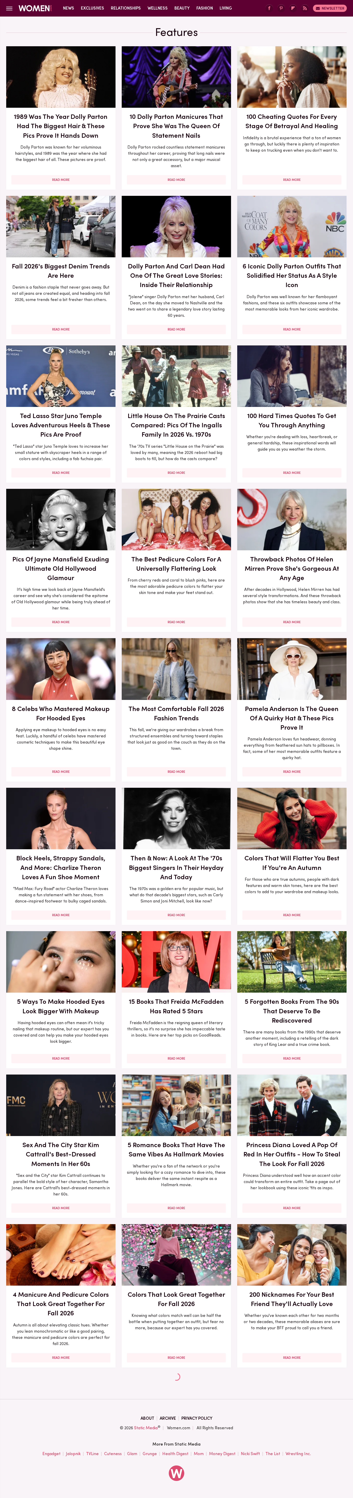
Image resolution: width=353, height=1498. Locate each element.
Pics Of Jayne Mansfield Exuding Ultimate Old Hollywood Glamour (60, 568)
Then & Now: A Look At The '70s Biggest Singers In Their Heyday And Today (176, 867)
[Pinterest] (281, 8)
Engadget (51, 1453)
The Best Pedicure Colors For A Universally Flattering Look (176, 563)
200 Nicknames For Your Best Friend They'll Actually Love (291, 1299)
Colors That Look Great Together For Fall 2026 (176, 1299)
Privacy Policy (196, 1418)
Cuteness (113, 1453)
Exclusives (92, 8)
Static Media (146, 1427)
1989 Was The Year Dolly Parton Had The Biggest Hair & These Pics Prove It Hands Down (61, 126)
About (147, 1418)
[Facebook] (269, 8)
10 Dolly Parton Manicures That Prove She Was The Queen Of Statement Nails (176, 126)
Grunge (150, 1453)
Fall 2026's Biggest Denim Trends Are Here (61, 270)
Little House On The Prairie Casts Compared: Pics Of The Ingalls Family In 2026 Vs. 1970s (176, 425)
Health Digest (175, 1453)
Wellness (158, 8)
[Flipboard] (293, 8)
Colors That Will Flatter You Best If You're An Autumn (291, 862)
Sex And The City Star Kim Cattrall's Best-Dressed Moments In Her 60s (60, 1154)
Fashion (204, 8)
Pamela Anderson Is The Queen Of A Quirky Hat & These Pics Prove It (292, 718)
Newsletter (333, 8)
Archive (168, 1418)
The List (272, 1453)
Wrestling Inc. (298, 1453)
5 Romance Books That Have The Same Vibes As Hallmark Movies (176, 1149)
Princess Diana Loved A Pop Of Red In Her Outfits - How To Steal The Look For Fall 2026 (291, 1154)
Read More (61, 180)
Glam (132, 1453)
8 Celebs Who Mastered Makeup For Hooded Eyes (61, 713)
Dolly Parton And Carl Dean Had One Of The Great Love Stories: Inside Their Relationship (176, 275)
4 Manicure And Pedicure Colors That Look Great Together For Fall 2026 (61, 1304)
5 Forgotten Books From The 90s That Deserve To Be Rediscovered (292, 1011)
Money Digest (222, 1453)
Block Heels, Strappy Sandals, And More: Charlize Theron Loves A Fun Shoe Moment (60, 867)
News (68, 8)
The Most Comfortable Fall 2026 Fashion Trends (176, 713)
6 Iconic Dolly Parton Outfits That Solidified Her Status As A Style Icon (292, 275)
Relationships (126, 8)
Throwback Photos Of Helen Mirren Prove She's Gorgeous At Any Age (292, 568)
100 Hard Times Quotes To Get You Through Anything (291, 420)
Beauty (182, 8)
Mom (199, 1453)
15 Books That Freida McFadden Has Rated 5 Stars (176, 1006)
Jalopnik (73, 1453)
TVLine (92, 1453)
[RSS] (305, 8)
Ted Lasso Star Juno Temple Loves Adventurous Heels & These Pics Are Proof (60, 425)
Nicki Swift (250, 1453)
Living (226, 8)
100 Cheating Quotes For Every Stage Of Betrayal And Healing (291, 121)
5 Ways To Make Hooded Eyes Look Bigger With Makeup (61, 1006)
